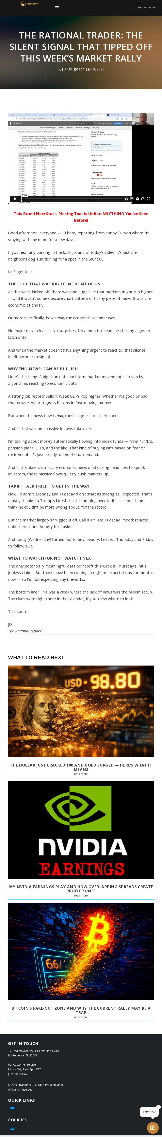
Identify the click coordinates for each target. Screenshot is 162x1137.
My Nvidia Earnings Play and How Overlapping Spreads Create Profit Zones (81, 889)
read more (81, 774)
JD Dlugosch (73, 69)
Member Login (146, 7)
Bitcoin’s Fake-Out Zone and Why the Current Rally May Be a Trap (81, 1010)
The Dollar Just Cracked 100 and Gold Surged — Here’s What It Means (81, 767)
